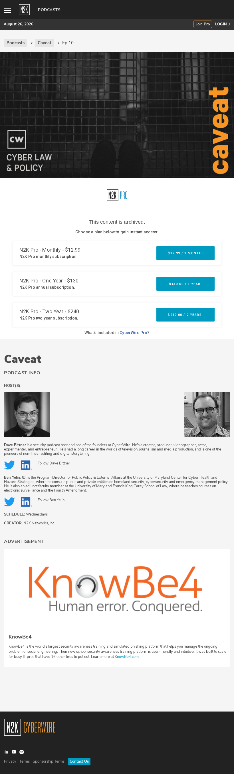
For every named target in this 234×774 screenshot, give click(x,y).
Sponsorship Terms (48, 761)
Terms (24, 761)
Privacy (10, 761)
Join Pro (203, 24)
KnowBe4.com (127, 656)
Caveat (22, 359)
